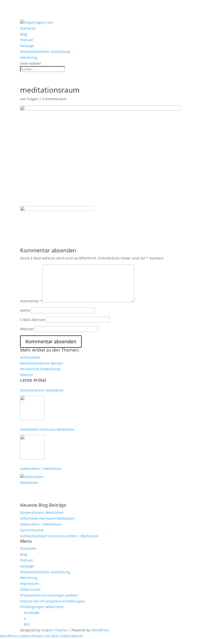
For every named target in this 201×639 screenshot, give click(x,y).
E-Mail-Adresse (32, 319)
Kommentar (31, 301)
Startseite (28, 28)
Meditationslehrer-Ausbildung (45, 51)
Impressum (29, 583)
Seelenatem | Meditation (40, 468)
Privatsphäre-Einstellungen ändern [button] (49, 595)
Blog (23, 34)
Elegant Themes (54, 630)
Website (26, 329)
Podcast (26, 39)
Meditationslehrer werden (41, 363)
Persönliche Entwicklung (40, 369)
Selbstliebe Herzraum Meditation (47, 429)
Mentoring (28, 57)
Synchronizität (32, 530)
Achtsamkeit (30, 357)
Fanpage (27, 45)
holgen (32, 99)
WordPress (100, 630)
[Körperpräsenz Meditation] (32, 408)
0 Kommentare (54, 99)
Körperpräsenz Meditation (41, 390)
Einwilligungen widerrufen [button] (42, 606)
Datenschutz (30, 589)
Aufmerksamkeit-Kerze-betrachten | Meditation (59, 536)
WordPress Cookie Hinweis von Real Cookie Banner (41, 636)
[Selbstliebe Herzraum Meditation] (32, 447)
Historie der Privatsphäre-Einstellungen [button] (52, 601)
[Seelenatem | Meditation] (32, 486)
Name (25, 310)
